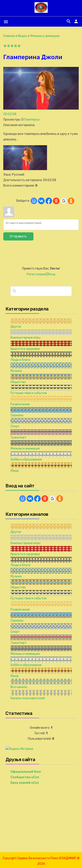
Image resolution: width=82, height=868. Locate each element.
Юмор (14, 471)
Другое (15, 326)
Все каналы (18, 687)
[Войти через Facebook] (48, 201)
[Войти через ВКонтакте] (41, 201)
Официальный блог (25, 772)
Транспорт (18, 437)
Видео (22, 36)
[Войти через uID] (34, 201)
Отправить (18, 236)
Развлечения (20, 404)
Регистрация (36, 274)
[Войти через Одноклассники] (71, 201)
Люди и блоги (20, 360)
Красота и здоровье (25, 349)
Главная (9, 36)
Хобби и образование (26, 459)
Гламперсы (32, 119)
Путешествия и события (28, 393)
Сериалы (16, 415)
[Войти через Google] (63, 201)
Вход (51, 274)
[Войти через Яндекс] (56, 201)
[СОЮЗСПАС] (41, 11)
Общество (18, 382)
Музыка (16, 371)
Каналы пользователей (27, 698)
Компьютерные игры (25, 337)
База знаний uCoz (24, 783)
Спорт (15, 426)
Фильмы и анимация (44, 36)
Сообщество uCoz (24, 777)
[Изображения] (25, 157)
